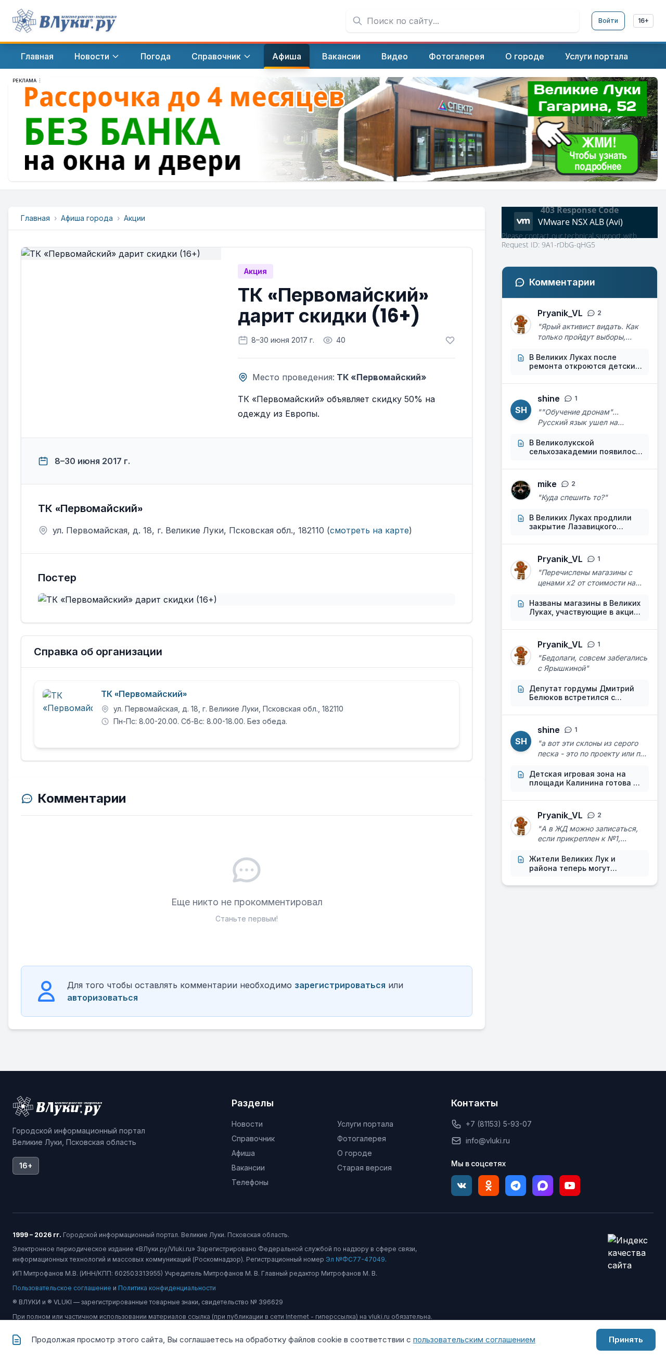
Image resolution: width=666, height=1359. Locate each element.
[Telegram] (515, 1185)
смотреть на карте (369, 530)
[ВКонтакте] (461, 1185)
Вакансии (248, 1167)
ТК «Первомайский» (144, 694)
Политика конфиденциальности (167, 1288)
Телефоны (250, 1182)
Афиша (243, 1153)
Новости (247, 1123)
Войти (608, 20)
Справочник (253, 1138)
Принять (626, 1339)
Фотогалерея (361, 1138)
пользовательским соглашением (474, 1339)
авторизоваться (102, 997)
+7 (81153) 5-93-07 (499, 1123)
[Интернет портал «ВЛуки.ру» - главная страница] (64, 20)
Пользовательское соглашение (61, 1288)
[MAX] (542, 1185)
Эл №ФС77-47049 (355, 1259)
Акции (134, 218)
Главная (35, 218)
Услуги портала (365, 1123)
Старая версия (364, 1167)
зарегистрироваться (340, 985)
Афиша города (87, 218)
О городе (354, 1153)
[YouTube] (569, 1185)
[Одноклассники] (488, 1185)
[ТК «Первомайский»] (68, 714)
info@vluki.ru (488, 1140)
